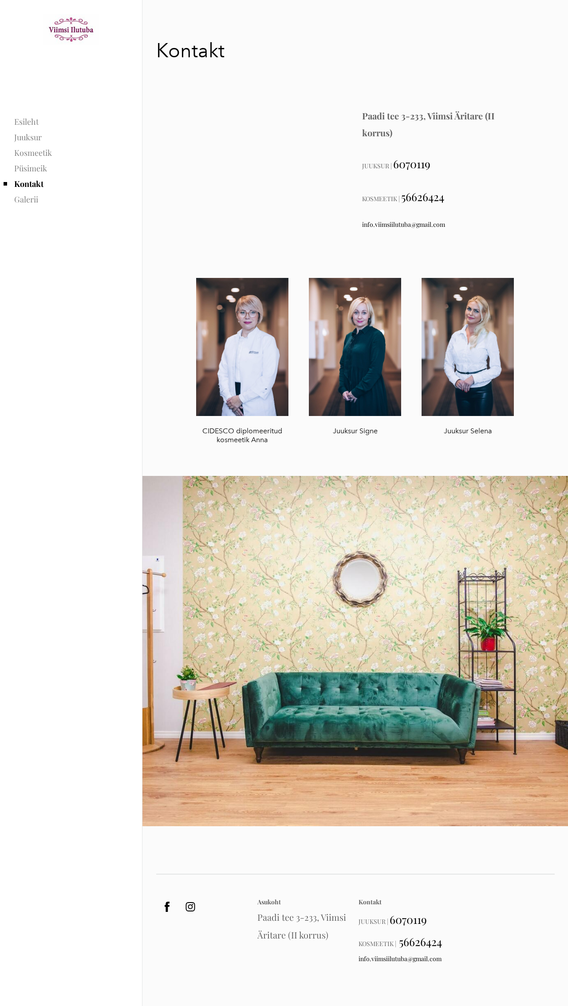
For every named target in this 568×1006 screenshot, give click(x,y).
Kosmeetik (33, 152)
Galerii (26, 199)
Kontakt (28, 183)
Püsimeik (30, 168)
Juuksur (28, 137)
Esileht (26, 121)
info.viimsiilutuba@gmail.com (403, 224)
